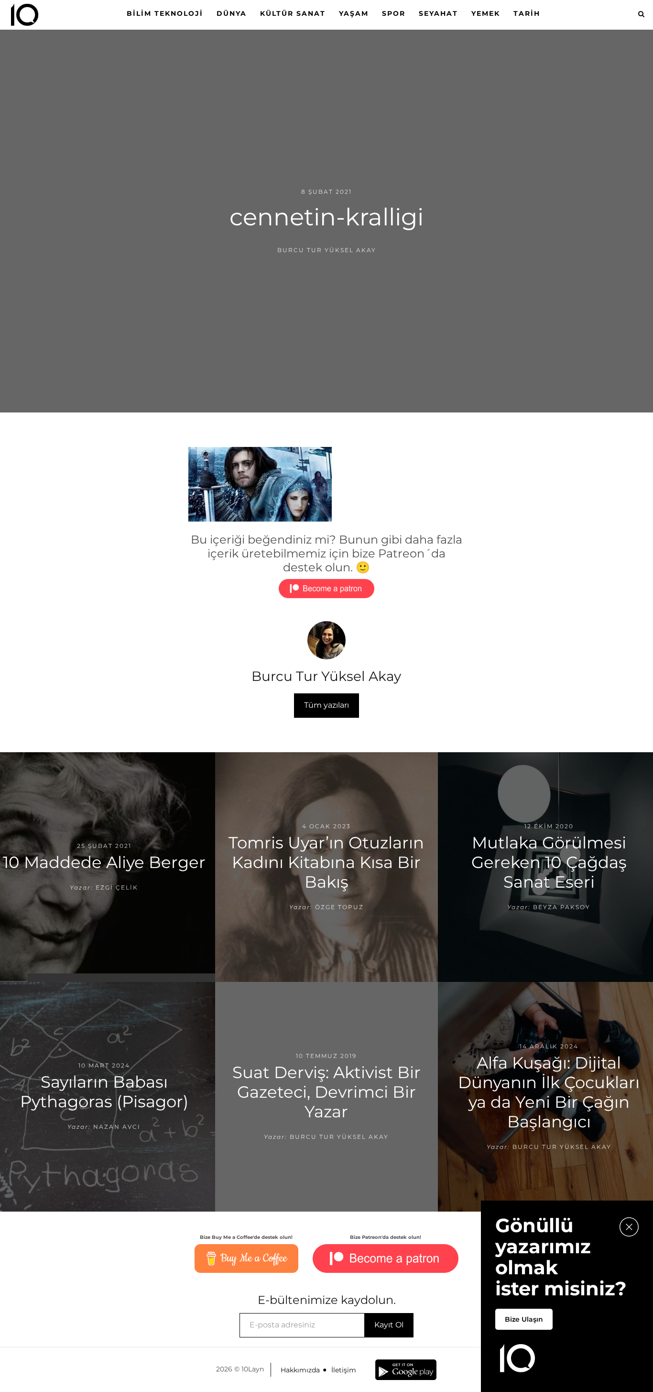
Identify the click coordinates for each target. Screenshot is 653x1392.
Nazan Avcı (117, 1126)
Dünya (232, 13)
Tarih (526, 13)
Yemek (485, 13)
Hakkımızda (300, 1370)
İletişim (343, 1370)
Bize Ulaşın (524, 1319)
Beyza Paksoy (561, 907)
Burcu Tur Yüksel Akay (326, 250)
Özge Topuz (339, 907)
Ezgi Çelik (117, 887)
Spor (393, 13)
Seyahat (438, 13)
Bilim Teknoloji (165, 13)
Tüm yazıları (326, 705)
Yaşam (354, 13)
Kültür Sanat (293, 13)
